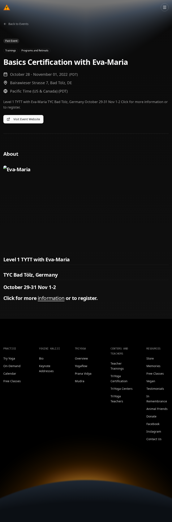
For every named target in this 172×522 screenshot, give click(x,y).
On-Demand (12, 366)
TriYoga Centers (122, 389)
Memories (153, 366)
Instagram (153, 431)
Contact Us (154, 439)
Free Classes (12, 381)
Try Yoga (9, 358)
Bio (41, 358)
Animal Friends (157, 409)
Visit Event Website (26, 119)
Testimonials (155, 389)
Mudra (79, 381)
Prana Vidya (83, 373)
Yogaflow (81, 366)
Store (150, 358)
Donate (151, 416)
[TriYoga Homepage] (6, 7)
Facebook (152, 424)
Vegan (150, 381)
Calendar (9, 373)
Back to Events (18, 24)
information (51, 297)
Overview (81, 358)
